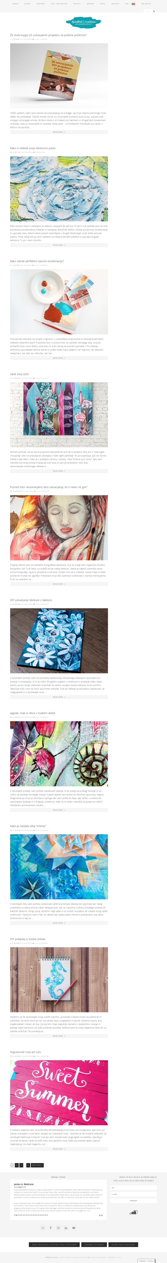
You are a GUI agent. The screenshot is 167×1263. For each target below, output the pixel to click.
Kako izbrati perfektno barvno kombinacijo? (37, 261)
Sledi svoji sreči (19, 374)
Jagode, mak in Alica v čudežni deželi (32, 713)
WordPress (111, 1257)
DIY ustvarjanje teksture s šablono (31, 600)
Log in (119, 1257)
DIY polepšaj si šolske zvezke (27, 939)
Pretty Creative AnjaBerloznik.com (73, 1257)
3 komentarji (40, 152)
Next (102, 1214)
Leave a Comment (41, 39)
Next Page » (37, 1165)
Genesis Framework (98, 1257)
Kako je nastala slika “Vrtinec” (28, 826)
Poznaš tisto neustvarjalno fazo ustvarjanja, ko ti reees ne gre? (48, 487)
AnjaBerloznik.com (83, 22)
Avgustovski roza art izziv (25, 1052)
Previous (100, 1214)
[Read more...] (59, 132)
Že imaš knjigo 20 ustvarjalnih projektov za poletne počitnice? (48, 35)
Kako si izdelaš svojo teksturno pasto (33, 148)
